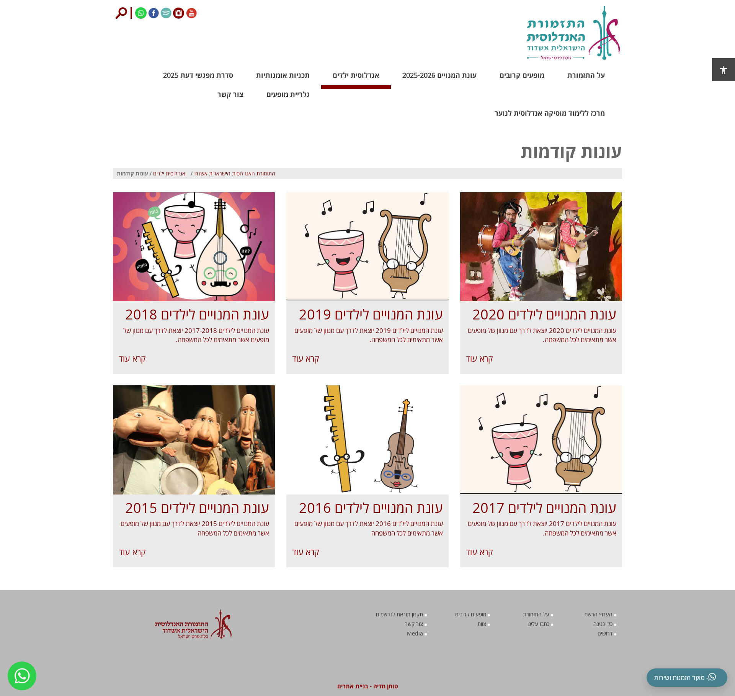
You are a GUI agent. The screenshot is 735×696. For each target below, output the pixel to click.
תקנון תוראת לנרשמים (400, 614)
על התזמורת (586, 75)
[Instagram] (178, 12)
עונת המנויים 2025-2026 (439, 75)
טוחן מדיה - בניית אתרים (367, 686)
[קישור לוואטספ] (140, 12)
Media (416, 633)
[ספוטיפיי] (165, 12)
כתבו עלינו (539, 623)
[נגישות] (723, 69)
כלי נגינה (603, 623)
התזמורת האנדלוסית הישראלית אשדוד (234, 173)
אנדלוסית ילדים (356, 75)
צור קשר (230, 94)
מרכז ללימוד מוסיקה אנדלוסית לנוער (550, 113)
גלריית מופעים (288, 94)
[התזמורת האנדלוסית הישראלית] (539, 33)
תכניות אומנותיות (283, 75)
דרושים (606, 633)
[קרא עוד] (541, 246)
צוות (482, 623)
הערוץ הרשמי (598, 614)
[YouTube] (191, 12)
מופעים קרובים (522, 75)
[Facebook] (153, 12)
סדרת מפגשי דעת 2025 (198, 75)
